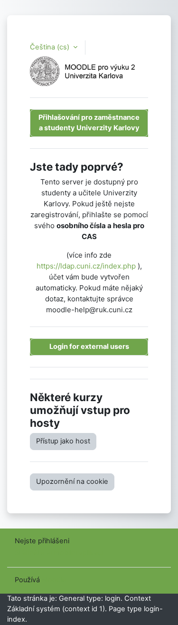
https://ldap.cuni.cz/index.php (86, 265)
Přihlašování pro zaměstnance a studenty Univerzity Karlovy (89, 122)
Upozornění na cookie (72, 481)
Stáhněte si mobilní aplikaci (59, 552)
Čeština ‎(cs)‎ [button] (50, 47)
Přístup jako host (63, 441)
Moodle (54, 580)
